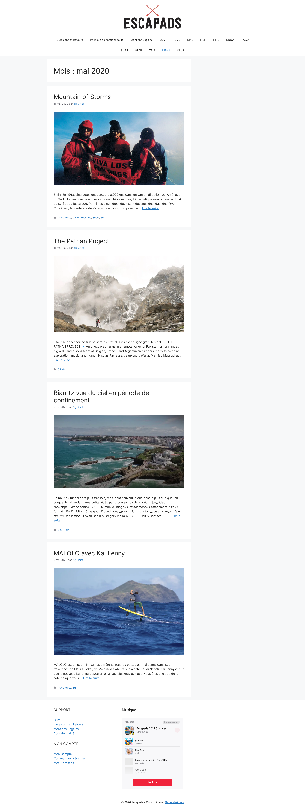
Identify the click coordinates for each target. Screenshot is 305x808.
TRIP (152, 50)
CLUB (180, 50)
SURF (124, 50)
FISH (203, 40)
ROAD (245, 40)
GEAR (138, 50)
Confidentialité (64, 733)
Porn (66, 529)
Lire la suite (150, 208)
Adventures (64, 217)
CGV (162, 40)
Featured (86, 217)
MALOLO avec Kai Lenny (89, 553)
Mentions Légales (142, 40)
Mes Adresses (64, 763)
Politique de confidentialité (107, 40)
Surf (103, 217)
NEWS (166, 50)
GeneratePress (174, 802)
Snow (96, 217)
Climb (76, 217)
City (60, 529)
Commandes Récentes (70, 758)
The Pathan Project (81, 241)
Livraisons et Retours (69, 40)
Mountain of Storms (82, 96)
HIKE (216, 40)
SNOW (230, 40)
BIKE (190, 40)
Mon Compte (63, 754)
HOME (176, 40)
